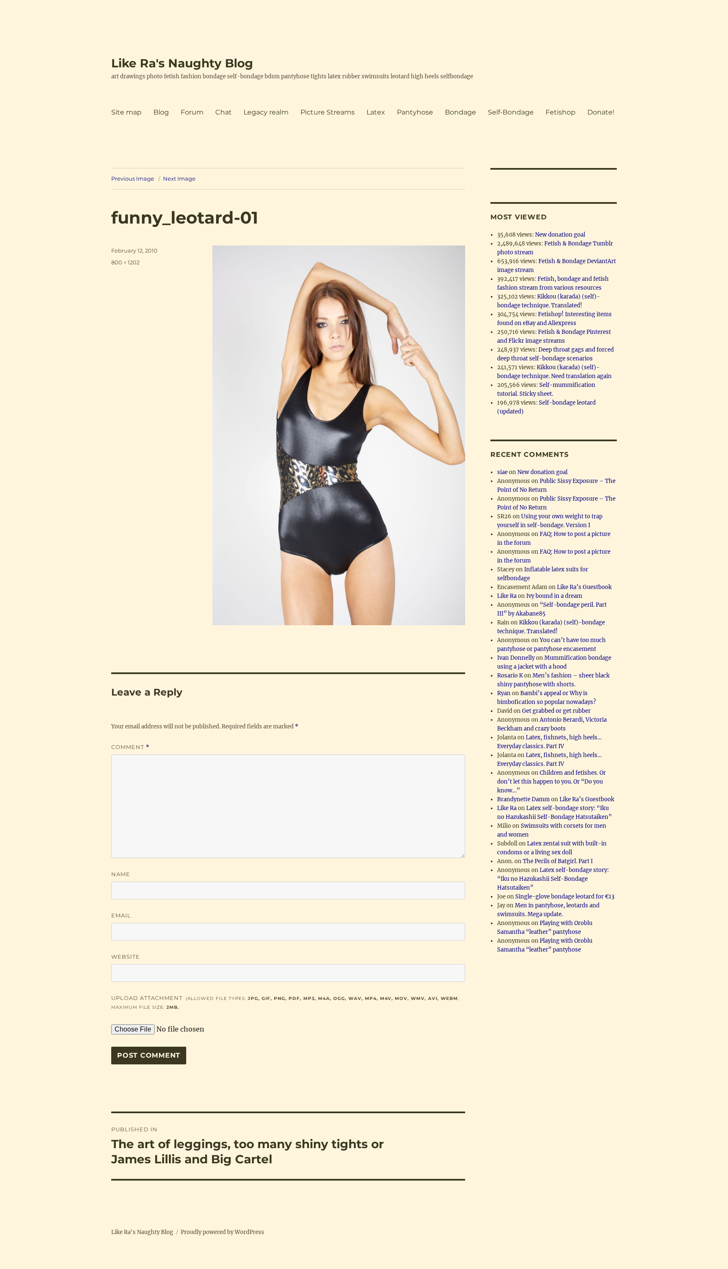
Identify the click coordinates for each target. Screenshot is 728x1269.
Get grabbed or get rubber (556, 710)
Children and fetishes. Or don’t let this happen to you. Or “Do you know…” (551, 781)
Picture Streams (327, 112)
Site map (126, 112)
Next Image (179, 178)
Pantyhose (415, 112)
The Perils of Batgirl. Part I (558, 861)
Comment (130, 747)
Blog (161, 112)
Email (121, 915)
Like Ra (507, 596)
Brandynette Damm (523, 799)
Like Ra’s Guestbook (584, 587)
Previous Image (132, 178)
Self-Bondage (511, 112)
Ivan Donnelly (516, 657)
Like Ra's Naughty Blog (182, 63)
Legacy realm (266, 112)
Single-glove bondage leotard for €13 (564, 896)
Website (125, 956)
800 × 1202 (125, 262)
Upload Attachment (285, 1002)
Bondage (460, 112)
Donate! (600, 112)
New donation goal (560, 234)
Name (120, 874)
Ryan (504, 693)
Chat (223, 112)
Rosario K (510, 675)
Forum (192, 112)
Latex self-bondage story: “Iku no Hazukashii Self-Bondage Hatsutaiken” (553, 878)
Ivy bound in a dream (554, 596)
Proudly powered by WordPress (222, 1232)
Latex (376, 112)
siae (502, 472)
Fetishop (560, 112)
